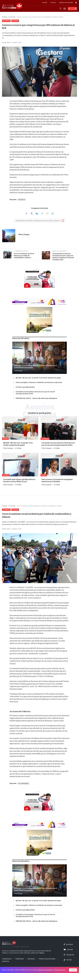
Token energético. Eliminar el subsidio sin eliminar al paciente (39, 382)
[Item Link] (39, 358)
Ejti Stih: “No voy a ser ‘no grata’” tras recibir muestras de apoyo (38, 378)
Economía (12, 17)
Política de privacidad (44, 970)
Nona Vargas (24, 234)
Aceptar (73, 970)
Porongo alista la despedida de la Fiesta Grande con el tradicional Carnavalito (35, 367)
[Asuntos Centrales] (12, 6)
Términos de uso (60, 970)
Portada (4, 17)
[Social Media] (70, 944)
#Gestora (22, 199)
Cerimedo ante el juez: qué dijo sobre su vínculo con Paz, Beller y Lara (19, 480)
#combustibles (24, 783)
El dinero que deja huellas (25, 387)
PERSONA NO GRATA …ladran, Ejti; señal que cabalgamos (36, 398)
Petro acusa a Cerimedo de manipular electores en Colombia (57, 480)
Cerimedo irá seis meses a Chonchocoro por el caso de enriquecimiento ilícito (35, 393)
